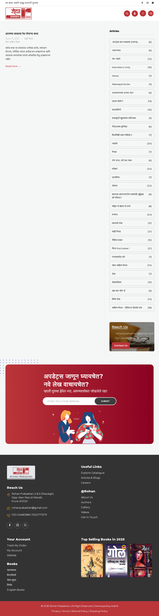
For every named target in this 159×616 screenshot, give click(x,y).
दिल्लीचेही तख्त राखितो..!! (122, 134)
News (115, 75)
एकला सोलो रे (117, 101)
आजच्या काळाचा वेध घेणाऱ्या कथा (21, 33)
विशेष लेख (116, 299)
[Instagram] (147, 3)
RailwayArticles (121, 84)
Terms (65, 611)
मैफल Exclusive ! (120, 248)
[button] (84, 560)
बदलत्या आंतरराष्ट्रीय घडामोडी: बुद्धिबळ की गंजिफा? (128, 196)
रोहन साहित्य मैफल (12, 41)
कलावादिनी (116, 109)
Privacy (56, 611)
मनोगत (115, 214)
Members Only (121, 67)
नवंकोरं (115, 143)
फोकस (114, 185)
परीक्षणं (114, 168)
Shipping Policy (99, 611)
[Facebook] (142, 3)
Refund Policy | (80, 611)
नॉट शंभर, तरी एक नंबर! (122, 160)
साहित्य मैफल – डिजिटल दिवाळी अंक (127, 307)
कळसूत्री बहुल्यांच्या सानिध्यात (124, 118)
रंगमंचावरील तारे (118, 256)
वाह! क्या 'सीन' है (118, 290)
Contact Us (120, 345)
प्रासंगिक (116, 177)
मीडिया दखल (117, 239)
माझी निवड (28, 38)
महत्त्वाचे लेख (117, 223)
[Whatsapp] (152, 3)
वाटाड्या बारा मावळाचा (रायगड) (125, 41)
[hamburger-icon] (151, 13)
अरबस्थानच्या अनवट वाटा (122, 92)
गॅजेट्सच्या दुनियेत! (119, 126)
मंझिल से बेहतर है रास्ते (121, 206)
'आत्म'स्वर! (116, 50)
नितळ (114, 151)
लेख (113, 273)
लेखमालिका (116, 282)
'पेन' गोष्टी (116, 58)
